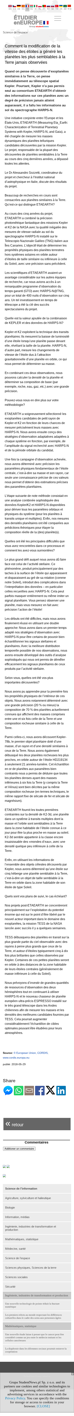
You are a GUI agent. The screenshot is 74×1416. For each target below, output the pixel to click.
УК (61, 9)
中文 (70, 9)
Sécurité (10, 1286)
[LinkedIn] (61, 1093)
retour (14, 1123)
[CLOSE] (43, 1406)
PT (44, 9)
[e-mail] (29, 1093)
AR (65, 9)
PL (40, 9)
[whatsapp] (18, 1093)
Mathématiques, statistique (21, 1239)
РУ (48, 9)
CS (14, 9)
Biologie (10, 1207)
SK (52, 9)
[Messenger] (8, 1093)
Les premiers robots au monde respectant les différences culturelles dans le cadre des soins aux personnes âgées (33, 1316)
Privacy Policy (15, 1398)
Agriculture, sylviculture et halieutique (28, 1198)
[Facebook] (40, 1093)
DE (18, 9)
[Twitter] (50, 1092)
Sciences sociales (16, 1277)
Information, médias (17, 1217)
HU (31, 9)
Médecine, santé (15, 1248)
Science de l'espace (17, 1258)
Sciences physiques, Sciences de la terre (30, 1267)
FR (27, 9)
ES (23, 9)
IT (36, 9)
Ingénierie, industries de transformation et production (30, 1228)
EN (10, 9)
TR (56, 9)
